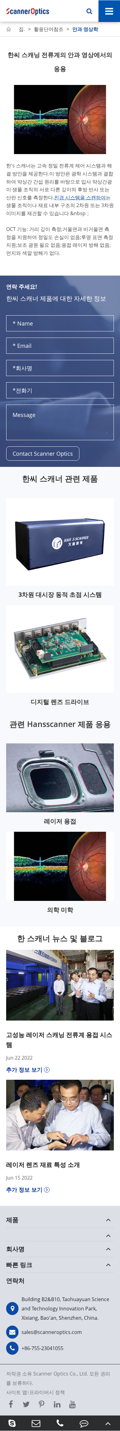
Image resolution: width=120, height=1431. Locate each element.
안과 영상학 (85, 29)
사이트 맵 (16, 1392)
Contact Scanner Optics (43, 453)
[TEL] (60, 1423)
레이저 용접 (60, 821)
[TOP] (108, 1423)
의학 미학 (60, 910)
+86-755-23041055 (42, 1348)
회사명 (15, 1249)
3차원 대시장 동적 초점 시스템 (60, 594)
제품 (12, 1220)
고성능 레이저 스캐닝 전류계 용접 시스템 (59, 1039)
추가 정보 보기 (25, 1069)
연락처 (15, 1280)
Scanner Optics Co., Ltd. (60, 1373)
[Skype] (12, 1423)
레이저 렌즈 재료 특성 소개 (43, 1164)
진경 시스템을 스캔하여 (80, 197)
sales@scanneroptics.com (52, 1332)
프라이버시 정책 (47, 1392)
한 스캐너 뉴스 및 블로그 (60, 938)
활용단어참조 (48, 29)
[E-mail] (36, 1423)
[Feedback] (84, 1423)
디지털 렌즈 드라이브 (60, 702)
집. (22, 29)
